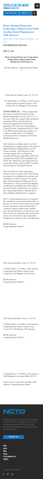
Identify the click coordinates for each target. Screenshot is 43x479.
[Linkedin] (12, 474)
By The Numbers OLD (9, 457)
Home (5, 446)
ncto (4, 42)
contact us (25, 13)
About (5, 449)
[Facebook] (3, 474)
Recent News (30, 39)
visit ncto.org (11, 13)
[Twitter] (8, 474)
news (5, 451)
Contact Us (13, 437)
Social (5, 454)
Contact (5, 459)
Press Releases (20, 39)
